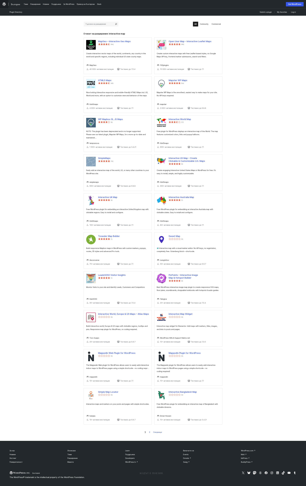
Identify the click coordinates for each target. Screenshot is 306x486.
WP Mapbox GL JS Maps (110, 119)
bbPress (245, 458)
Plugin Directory (16, 12)
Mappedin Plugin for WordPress (185, 353)
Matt (244, 454)
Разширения (72, 458)
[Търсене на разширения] (116, 24)
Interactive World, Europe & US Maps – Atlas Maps (123, 314)
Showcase (71, 451)
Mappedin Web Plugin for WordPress (116, 353)
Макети (70, 462)
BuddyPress (247, 462)
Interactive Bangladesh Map (183, 392)
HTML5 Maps (104, 80)
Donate (187, 458)
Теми (69, 454)
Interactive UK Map (107, 197)
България (36, 473)
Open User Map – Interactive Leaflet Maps (190, 41)
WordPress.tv (131, 462)
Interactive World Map (180, 119)
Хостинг (13, 458)
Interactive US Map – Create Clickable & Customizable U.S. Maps (187, 159)
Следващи (157, 432)
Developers (130, 458)
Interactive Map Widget (180, 314)
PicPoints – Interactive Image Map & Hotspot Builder (183, 276)
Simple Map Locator (108, 392)
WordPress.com (248, 451)
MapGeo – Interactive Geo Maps (114, 41)
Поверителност (16, 462)
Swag (186, 462)
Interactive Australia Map (181, 197)
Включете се (188, 451)
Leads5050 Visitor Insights (112, 275)
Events (186, 454)
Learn (127, 451)
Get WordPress (294, 4)
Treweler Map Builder (109, 236)
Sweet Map (174, 236)
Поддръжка (130, 454)
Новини (13, 454)
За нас (12, 451)
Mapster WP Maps (178, 80)
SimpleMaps (104, 158)
